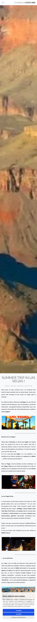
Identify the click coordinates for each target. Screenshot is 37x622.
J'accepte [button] (18, 610)
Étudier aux (24, 2)
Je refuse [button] (18, 614)
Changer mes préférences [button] (18, 617)
